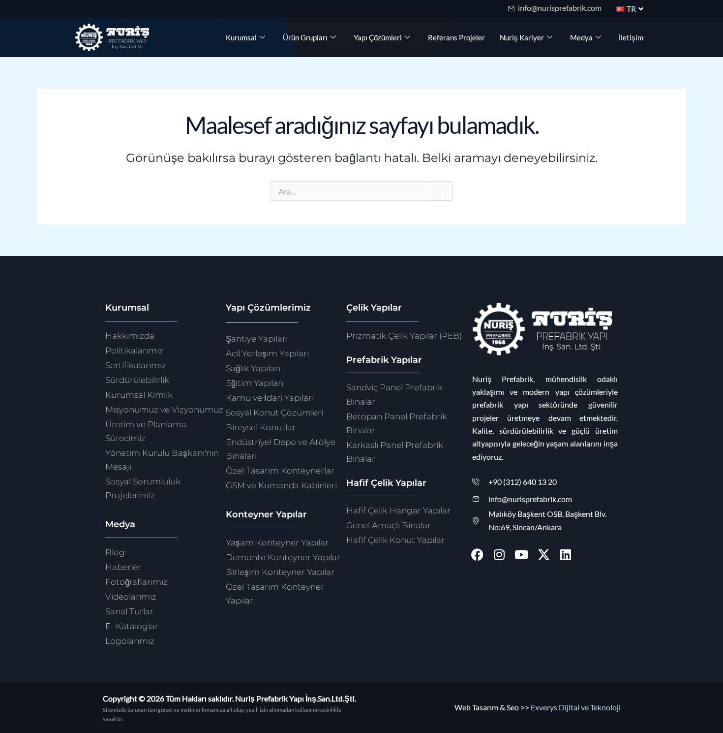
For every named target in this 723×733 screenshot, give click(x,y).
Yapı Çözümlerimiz (268, 307)
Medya (581, 37)
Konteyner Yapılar (266, 514)
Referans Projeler (456, 37)
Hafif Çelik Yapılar (386, 483)
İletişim (631, 37)
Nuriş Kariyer (522, 37)
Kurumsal (241, 37)
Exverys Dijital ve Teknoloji (576, 707)
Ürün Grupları (305, 37)
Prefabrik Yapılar (384, 359)
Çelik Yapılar (374, 307)
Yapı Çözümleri (378, 37)
